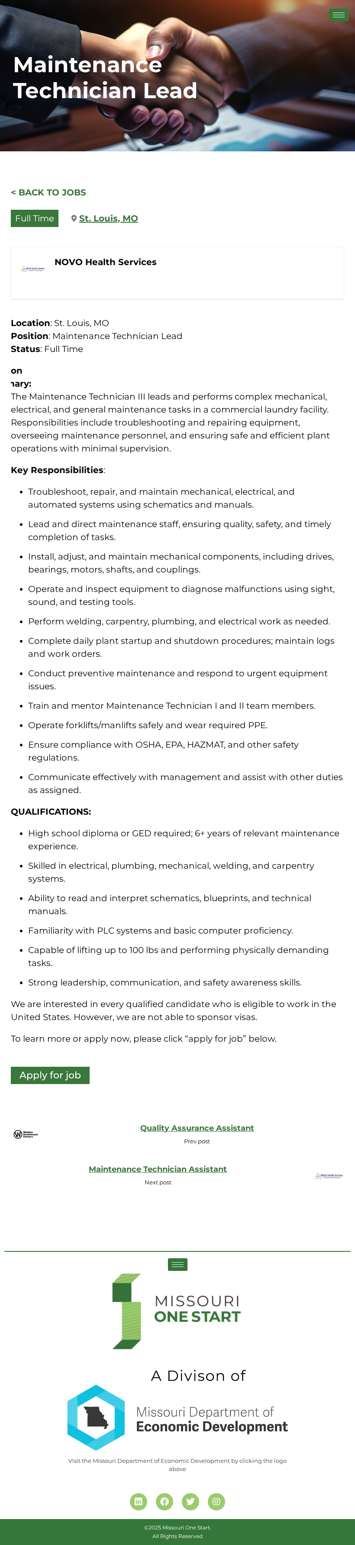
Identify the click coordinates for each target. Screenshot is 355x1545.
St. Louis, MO (108, 218)
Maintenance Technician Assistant (158, 1169)
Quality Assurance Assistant (197, 1128)
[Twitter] (190, 1501)
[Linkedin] (138, 1501)
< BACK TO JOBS (48, 192)
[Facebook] (164, 1501)
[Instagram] (216, 1501)
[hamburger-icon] (339, 15)
